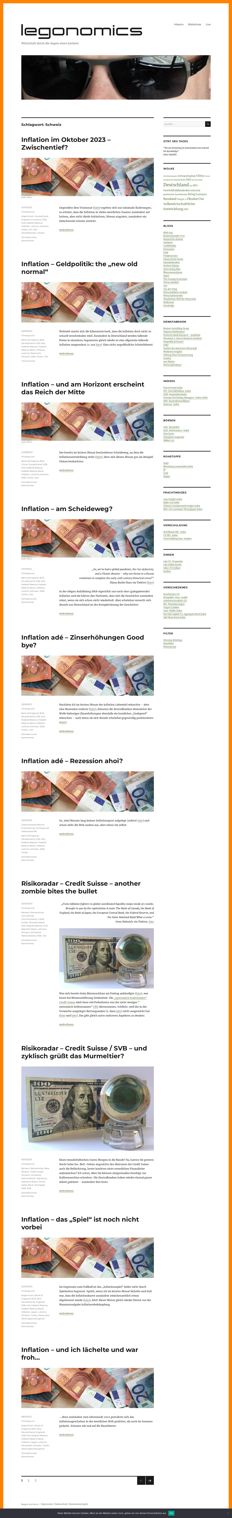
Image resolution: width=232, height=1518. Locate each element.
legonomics (82, 30)
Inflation (25, 226)
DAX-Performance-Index (176, 430)
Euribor (167, 571)
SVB (29, 1188)
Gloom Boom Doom (173, 259)
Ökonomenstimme (172, 272)
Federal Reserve (34, 223)
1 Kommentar (28, 361)
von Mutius (169, 361)
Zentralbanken (29, 233)
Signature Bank (29, 1181)
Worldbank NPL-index (174, 532)
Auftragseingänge (187, 176)
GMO (165, 345)
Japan (34, 1312)
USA (35, 229)
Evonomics (169, 249)
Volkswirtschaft (29, 831)
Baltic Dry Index (171, 502)
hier (96, 207)
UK (30, 229)
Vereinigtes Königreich (33, 1318)
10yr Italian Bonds (172, 564)
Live (208, 24)
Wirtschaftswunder (173, 295)
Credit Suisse (67, 1002)
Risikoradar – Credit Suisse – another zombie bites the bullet (81, 887)
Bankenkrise (37, 912)
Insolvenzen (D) (171, 594)
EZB (44, 219)
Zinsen (41, 233)
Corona (207, 176)
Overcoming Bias (171, 269)
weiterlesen (66, 229)
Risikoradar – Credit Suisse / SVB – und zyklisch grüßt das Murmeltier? (84, 1052)
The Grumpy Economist (175, 279)
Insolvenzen (181, 194)
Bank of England (30, 340)
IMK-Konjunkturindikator (176, 401)
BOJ (39, 1298)
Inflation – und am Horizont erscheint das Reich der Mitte (82, 388)
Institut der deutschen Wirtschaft (180, 348)
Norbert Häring (171, 265)
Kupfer (166, 476)
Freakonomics (170, 255)
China (24, 464)
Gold (165, 473)
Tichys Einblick (171, 282)
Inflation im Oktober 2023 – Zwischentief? (66, 143)
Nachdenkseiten (171, 262)
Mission (179, 24)
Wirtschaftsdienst (172, 365)
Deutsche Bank (37, 922)
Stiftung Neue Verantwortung (178, 355)
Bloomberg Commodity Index (178, 466)
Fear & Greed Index (173, 387)
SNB (33, 356)
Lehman (42, 929)
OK (171, 1513)
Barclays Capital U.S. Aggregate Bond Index (184, 614)
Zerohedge (168, 305)
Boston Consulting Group (176, 328)
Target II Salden (171, 607)
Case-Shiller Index (172, 610)
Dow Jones (168, 433)
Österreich (35, 353)
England (25, 219)
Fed (23, 223)
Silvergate (39, 1185)
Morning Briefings (172, 640)
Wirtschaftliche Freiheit (175, 292)
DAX (188, 179)
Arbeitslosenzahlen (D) (175, 600)
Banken (25, 912)
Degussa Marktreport (174, 331)
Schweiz (44, 226)
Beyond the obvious (173, 239)
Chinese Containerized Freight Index (181, 506)
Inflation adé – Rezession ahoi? (72, 761)
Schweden (26, 1445)
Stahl (166, 463)
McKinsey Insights (172, 351)
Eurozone (36, 219)
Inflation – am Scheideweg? (67, 509)
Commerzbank (29, 919)
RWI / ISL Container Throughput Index (182, 509)
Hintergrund (27, 212)
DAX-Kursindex (171, 427)
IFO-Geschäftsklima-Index (177, 391)
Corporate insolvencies (174, 180)
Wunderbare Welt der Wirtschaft (179, 299)
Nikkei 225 (168, 440)
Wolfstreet (168, 302)
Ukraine (192, 199)
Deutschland (41, 216)
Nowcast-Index (171, 404)
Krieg (191, 194)
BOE (42, 340)
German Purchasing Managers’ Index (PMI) (185, 397)
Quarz (166, 275)
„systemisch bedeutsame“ (130, 997)
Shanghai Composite (173, 437)
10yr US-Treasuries (173, 561)
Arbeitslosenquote (170, 176)
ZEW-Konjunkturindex (175, 394)
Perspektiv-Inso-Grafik (175, 597)
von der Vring (170, 289)
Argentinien (27, 216)
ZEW (186, 209)
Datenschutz (61, 1504)
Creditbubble (169, 246)
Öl (164, 469)
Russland (169, 199)
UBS (95, 1006)
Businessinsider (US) (174, 236)
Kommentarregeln (78, 1504)
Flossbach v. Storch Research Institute (182, 338)
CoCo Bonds (27, 915)
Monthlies (168, 643)
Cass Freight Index (172, 499)
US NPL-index (170, 535)
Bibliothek (194, 24)
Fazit (165, 252)
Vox (165, 285)
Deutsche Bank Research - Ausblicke (181, 335)
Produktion (201, 194)
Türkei (24, 229)
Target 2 (181, 199)
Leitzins (35, 226)
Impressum (47, 1504)
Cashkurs (168, 242)
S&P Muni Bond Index (174, 617)
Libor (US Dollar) (172, 568)
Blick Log (168, 232)
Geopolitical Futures (173, 341)
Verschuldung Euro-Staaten (177, 538)
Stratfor (167, 358)
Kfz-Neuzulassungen (174, 604)
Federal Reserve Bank (32, 471)
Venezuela (43, 1315)
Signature (42, 1178)
